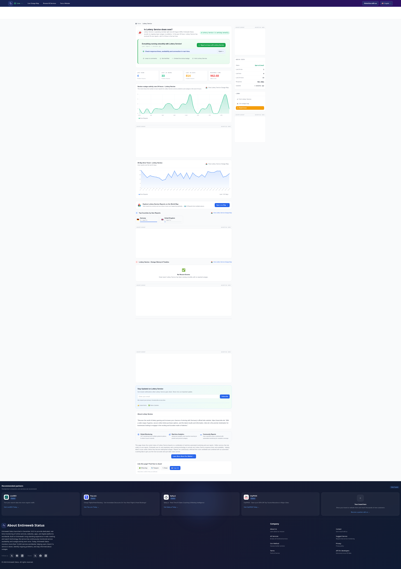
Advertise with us (370, 3)
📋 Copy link (175, 468)
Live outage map (244, 103)
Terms (272, 551)
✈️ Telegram (155, 468)
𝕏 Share (165, 468)
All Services (274, 536)
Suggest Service (341, 536)
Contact (338, 529)
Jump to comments (151, 58)
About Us (273, 529)
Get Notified (165, 58)
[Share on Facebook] (41, 556)
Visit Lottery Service (200, 58)
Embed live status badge (181, 58)
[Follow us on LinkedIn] (22, 556)
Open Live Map (221, 205)
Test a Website (65, 3)
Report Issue (243, 108)
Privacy (338, 543)
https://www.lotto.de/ (218, 420)
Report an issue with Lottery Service (212, 45)
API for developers (342, 551)
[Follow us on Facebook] (17, 556)
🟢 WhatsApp (143, 468)
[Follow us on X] (12, 556)
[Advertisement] (200, 13)
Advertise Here (226, 126)
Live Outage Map (33, 3)
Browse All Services (49, 3)
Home (139, 23)
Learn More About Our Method (182, 456)
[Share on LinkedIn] (46, 556)
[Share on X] (35, 556)
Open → (221, 51)
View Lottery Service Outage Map (218, 87)
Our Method (274, 543)
